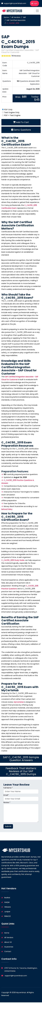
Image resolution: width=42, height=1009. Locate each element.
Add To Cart (22, 122)
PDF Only (8, 109)
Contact (7, 951)
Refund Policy (6, 509)
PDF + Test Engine (12, 115)
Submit (8, 826)
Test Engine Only (11, 112)
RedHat (7, 897)
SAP (24, 17)
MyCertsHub (19, 702)
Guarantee (8, 947)
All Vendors (15, 17)
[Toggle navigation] (37, 10)
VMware (7, 907)
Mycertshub (21, 992)
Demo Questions (22, 129)
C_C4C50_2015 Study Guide (12, 560)
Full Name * (8, 788)
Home (6, 17)
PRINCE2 (7, 916)
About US (8, 942)
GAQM (6, 902)
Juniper (7, 911)
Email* (6, 795)
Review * (7, 802)
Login (35, 3)
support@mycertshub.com (15, 3)
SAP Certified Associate (16, 20)
